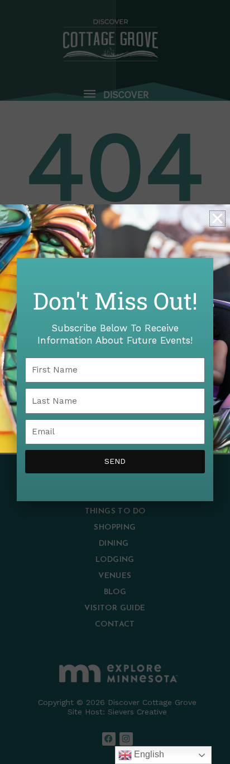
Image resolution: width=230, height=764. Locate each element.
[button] (217, 219)
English (148, 754)
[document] (115, 382)
